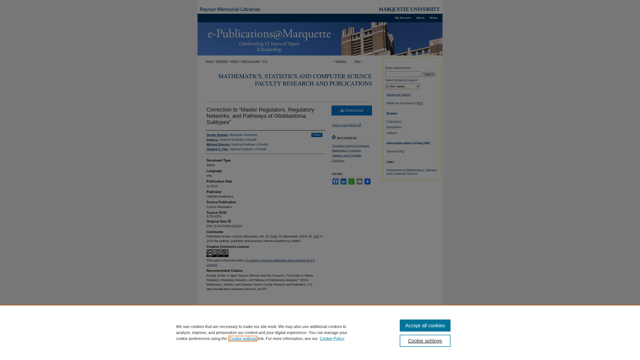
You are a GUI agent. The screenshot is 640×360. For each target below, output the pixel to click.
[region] (320, 332)
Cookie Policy (332, 338)
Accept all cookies (425, 325)
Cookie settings (242, 338)
